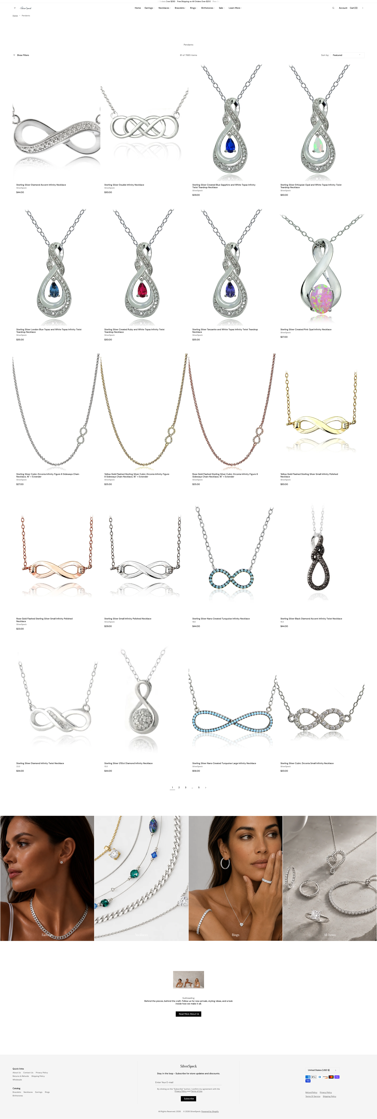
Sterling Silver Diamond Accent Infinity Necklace (41, 185)
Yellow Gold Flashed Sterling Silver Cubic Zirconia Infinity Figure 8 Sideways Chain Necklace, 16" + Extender (136, 475)
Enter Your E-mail (164, 1082)
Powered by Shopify (210, 1111)
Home (15, 15)
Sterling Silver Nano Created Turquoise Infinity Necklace (221, 618)
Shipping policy (329, 1096)
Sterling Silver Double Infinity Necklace (124, 185)
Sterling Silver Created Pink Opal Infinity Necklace (306, 329)
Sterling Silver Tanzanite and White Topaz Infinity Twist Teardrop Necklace (225, 331)
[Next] (205, 787)
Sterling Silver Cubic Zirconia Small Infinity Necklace (307, 763)
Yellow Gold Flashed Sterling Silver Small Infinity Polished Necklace (309, 475)
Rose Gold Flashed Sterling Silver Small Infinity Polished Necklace (44, 620)
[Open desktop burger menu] (15, 8)
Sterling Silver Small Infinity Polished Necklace (127, 618)
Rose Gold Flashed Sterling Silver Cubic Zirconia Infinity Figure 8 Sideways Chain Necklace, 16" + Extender (225, 475)
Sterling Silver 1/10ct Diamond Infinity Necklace (128, 763)
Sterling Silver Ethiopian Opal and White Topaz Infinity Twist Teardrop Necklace (311, 186)
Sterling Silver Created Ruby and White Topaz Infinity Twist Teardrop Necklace (134, 331)
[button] (333, 8)
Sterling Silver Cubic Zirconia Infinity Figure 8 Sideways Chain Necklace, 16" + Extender (47, 475)
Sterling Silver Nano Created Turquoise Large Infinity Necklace (224, 763)
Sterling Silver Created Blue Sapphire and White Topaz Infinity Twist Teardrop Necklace (223, 186)
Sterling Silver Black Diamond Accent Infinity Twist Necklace (311, 618)
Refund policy (311, 1092)
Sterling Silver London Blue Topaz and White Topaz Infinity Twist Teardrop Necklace (48, 331)
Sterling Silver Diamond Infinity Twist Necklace (40, 763)
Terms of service (312, 1096)
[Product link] (56, 130)
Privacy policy (326, 1092)
